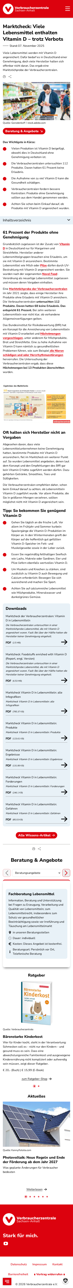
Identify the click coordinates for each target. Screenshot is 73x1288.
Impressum (39, 1264)
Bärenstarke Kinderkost (23, 1036)
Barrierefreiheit (18, 1274)
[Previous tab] (7, 873)
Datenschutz (19, 1264)
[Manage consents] (65, 1280)
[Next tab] (66, 873)
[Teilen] (10, 76)
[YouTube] (5, 1243)
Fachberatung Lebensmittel (31, 894)
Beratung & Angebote (22, 131)
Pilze (43, 265)
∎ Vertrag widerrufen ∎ (49, 1274)
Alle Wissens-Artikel (34, 835)
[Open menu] (7, 1281)
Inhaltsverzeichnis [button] (17, 220)
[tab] (34, 1086)
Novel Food (49, 274)
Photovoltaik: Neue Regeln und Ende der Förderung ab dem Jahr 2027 (34, 1159)
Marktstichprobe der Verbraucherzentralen (38, 289)
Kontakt (57, 1264)
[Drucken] (4, 76)
